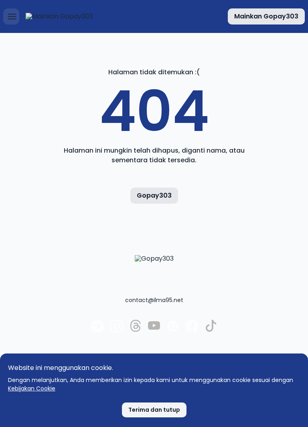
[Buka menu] (11, 16)
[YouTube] (154, 330)
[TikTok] (211, 330)
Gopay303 (154, 195)
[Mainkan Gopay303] (59, 16)
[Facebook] (192, 331)
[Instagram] (116, 331)
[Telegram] (97, 331)
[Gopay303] (154, 271)
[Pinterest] (172, 331)
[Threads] (136, 330)
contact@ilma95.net (154, 300)
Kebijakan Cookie (31, 388)
